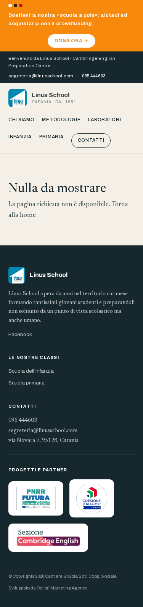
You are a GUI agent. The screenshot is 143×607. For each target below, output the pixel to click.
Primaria (51, 136)
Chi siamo (21, 119)
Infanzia (20, 136)
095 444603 (94, 76)
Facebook (20, 334)
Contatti (91, 140)
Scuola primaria (26, 383)
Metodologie (61, 119)
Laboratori (104, 119)
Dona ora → (72, 40)
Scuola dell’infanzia (31, 371)
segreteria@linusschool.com (41, 76)
